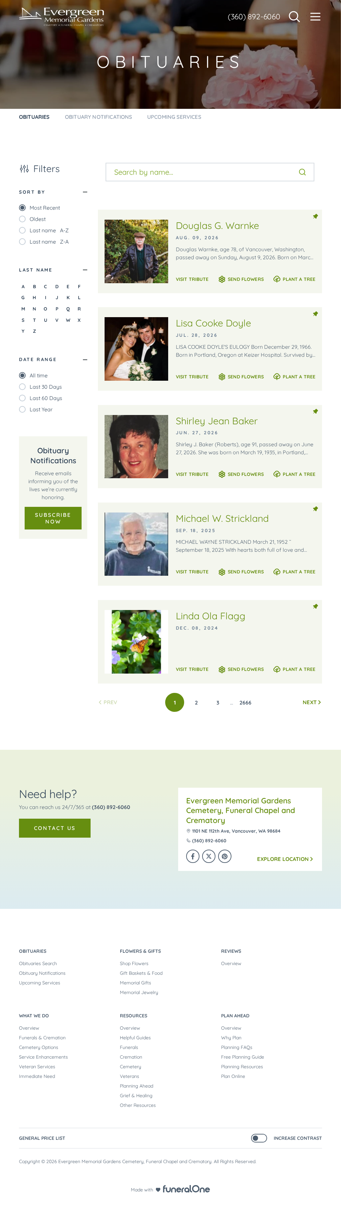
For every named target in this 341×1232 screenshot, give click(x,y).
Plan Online (233, 1076)
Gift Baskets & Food (141, 973)
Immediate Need (37, 1076)
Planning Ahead (136, 1086)
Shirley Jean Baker (217, 421)
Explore (283, 859)
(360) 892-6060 (254, 16)
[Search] (302, 172)
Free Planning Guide (242, 1057)
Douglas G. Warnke (217, 225)
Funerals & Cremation (42, 1038)
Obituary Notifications (42, 973)
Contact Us (55, 828)
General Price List (42, 1138)
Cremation (131, 1057)
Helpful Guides (135, 1038)
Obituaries (32, 951)
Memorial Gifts (135, 983)
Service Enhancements (43, 1057)
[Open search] (294, 16)
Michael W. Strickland (222, 518)
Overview (231, 963)
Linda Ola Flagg (210, 616)
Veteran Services (37, 1067)
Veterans (129, 1076)
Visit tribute (192, 279)
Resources (133, 1016)
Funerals (129, 1047)
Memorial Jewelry (139, 992)
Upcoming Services (39, 983)
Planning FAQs (236, 1047)
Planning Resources (242, 1067)
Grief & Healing (136, 1096)
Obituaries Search (38, 963)
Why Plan (231, 1038)
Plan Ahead (235, 1016)
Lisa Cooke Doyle (213, 323)
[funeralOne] (186, 1188)
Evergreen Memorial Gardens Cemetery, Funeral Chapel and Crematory (240, 810)
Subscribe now (53, 518)
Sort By (32, 192)
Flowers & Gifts (140, 951)
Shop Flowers (134, 963)
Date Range (38, 359)
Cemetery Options (38, 1047)
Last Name (36, 270)
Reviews (231, 951)
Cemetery (130, 1067)
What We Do (34, 1016)
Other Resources (138, 1105)
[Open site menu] (315, 16)
